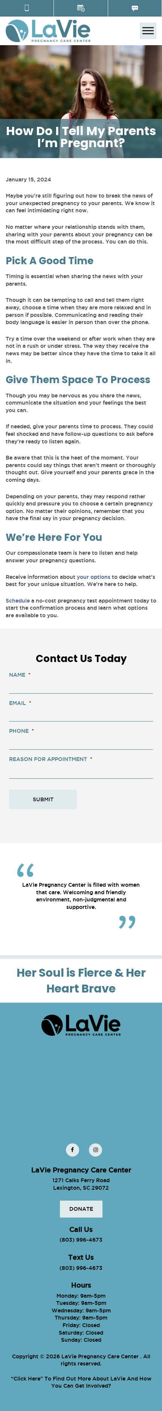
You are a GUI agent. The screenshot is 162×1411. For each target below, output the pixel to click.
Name (20, 675)
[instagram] (95, 1150)
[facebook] (72, 1150)
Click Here (27, 1379)
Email (20, 703)
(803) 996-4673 (81, 1240)
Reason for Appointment (50, 759)
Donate (81, 1209)
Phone (21, 731)
